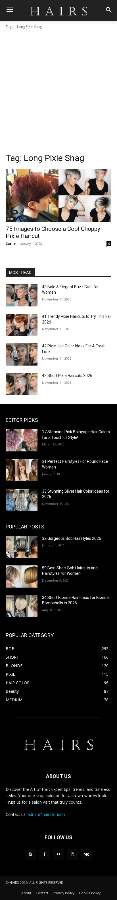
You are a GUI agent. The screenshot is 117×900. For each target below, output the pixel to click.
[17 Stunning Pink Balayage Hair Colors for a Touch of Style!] (21, 440)
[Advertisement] (58, 91)
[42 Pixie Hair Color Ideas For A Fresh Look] (21, 354)
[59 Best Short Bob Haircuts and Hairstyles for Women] (21, 576)
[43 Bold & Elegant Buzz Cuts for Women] (21, 295)
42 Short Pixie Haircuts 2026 (67, 375)
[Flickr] (58, 854)
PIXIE (10, 219)
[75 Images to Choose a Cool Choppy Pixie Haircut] (58, 195)
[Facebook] (44, 854)
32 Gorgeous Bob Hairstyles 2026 (71, 538)
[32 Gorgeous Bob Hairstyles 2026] (21, 547)
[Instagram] (72, 854)
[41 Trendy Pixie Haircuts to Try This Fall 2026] (21, 325)
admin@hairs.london (46, 814)
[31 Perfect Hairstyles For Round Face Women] (21, 470)
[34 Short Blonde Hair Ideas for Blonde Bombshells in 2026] (21, 606)
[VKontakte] (86, 854)
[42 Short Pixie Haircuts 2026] (21, 384)
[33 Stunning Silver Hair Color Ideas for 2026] (21, 500)
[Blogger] (30, 854)
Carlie (11, 243)
